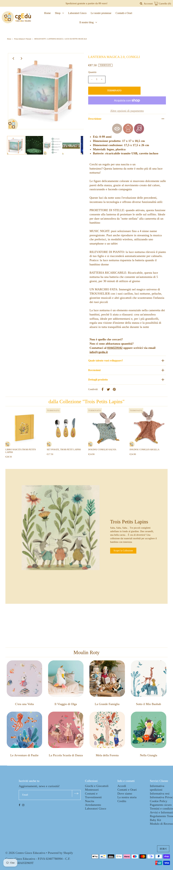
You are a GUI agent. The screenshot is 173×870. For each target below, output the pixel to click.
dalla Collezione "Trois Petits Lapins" (86, 401)
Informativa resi (159, 793)
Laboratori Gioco (77, 13)
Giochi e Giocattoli (96, 786)
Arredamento (93, 804)
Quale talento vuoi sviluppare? (105, 360)
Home (47, 13)
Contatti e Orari (124, 13)
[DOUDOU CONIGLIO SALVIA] (107, 428)
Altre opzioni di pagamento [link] (127, 110)
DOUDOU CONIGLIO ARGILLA (144, 449)
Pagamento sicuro (161, 804)
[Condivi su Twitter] (108, 389)
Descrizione (94, 118)
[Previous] (13, 58)
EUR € (163, 849)
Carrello (164, 3)
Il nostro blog (86, 22)
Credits (121, 801)
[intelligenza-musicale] (139, 132)
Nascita (89, 801)
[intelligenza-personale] (128, 132)
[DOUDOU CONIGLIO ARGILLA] (149, 428)
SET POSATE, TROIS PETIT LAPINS (64, 449)
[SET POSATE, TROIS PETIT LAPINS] (66, 428)
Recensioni (94, 370)
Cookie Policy (158, 801)
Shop (57, 13)
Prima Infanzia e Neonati (22, 39)
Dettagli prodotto (98, 379)
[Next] (21, 58)
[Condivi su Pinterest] (114, 389)
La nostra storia (127, 797)
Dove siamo (124, 793)
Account (148, 3)
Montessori (92, 789)
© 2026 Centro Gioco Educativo (25, 852)
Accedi (121, 786)
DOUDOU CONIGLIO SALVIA (102, 449)
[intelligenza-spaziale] (117, 132)
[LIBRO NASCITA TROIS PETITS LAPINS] (24, 428)
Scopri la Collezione (123, 550)
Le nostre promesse (101, 13)
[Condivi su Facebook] (102, 389)
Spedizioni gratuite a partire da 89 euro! (86, 3)
